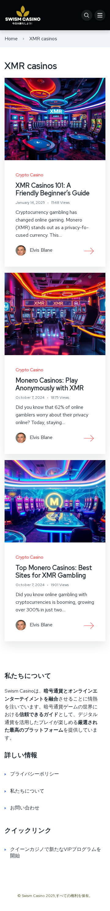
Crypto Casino (29, 175)
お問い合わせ (24, 808)
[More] (89, 250)
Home (11, 38)
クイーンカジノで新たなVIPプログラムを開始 (55, 852)
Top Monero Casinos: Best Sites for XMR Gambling (54, 571)
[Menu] (99, 15)
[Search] (86, 15)
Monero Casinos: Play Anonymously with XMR (50, 384)
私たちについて (27, 791)
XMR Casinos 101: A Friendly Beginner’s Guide (53, 189)
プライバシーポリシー (34, 774)
